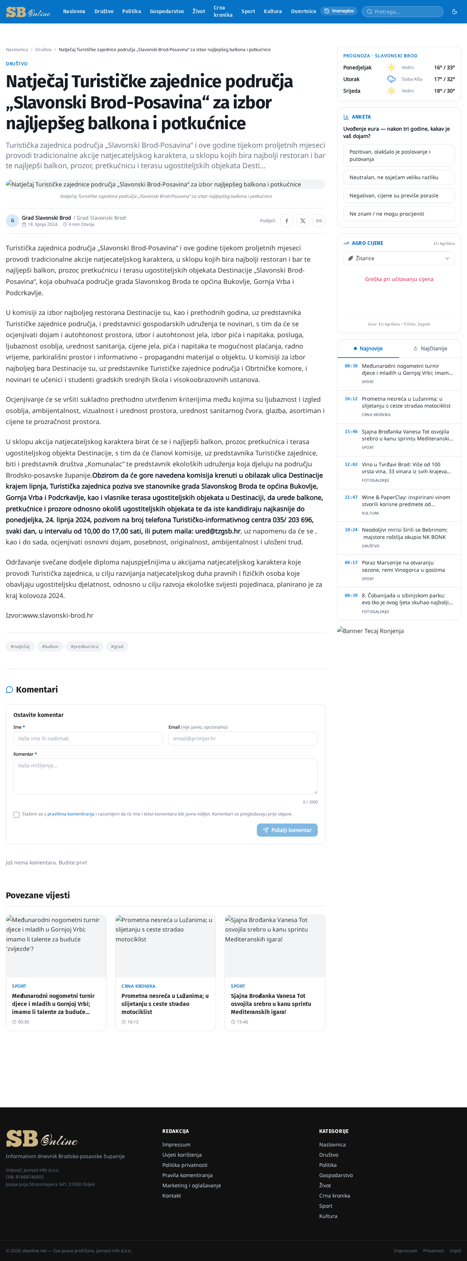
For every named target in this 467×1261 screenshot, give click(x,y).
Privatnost (433, 1251)
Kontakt (171, 1195)
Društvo (103, 11)
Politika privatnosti (185, 1164)
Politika (131, 11)
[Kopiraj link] (318, 220)
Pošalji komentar (291, 829)
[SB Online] (28, 11)
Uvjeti (455, 1251)
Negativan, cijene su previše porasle (394, 195)
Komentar (25, 754)
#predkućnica (85, 646)
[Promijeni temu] (454, 11)
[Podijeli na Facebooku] (286, 220)
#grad (117, 646)
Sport (248, 11)
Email (198, 727)
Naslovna (74, 11)
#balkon (50, 646)
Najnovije (371, 348)
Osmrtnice (304, 11)
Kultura (273, 11)
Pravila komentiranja (187, 1175)
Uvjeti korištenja (182, 1154)
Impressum (176, 1144)
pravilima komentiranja (70, 814)
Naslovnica (17, 50)
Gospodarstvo (167, 11)
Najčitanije (434, 348)
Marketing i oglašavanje (191, 1185)
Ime (19, 727)
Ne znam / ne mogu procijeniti (387, 213)
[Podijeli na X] (302, 220)
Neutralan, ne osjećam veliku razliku (394, 177)
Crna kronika (223, 11)
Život (199, 11)
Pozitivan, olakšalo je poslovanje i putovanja (390, 155)
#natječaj (20, 646)
